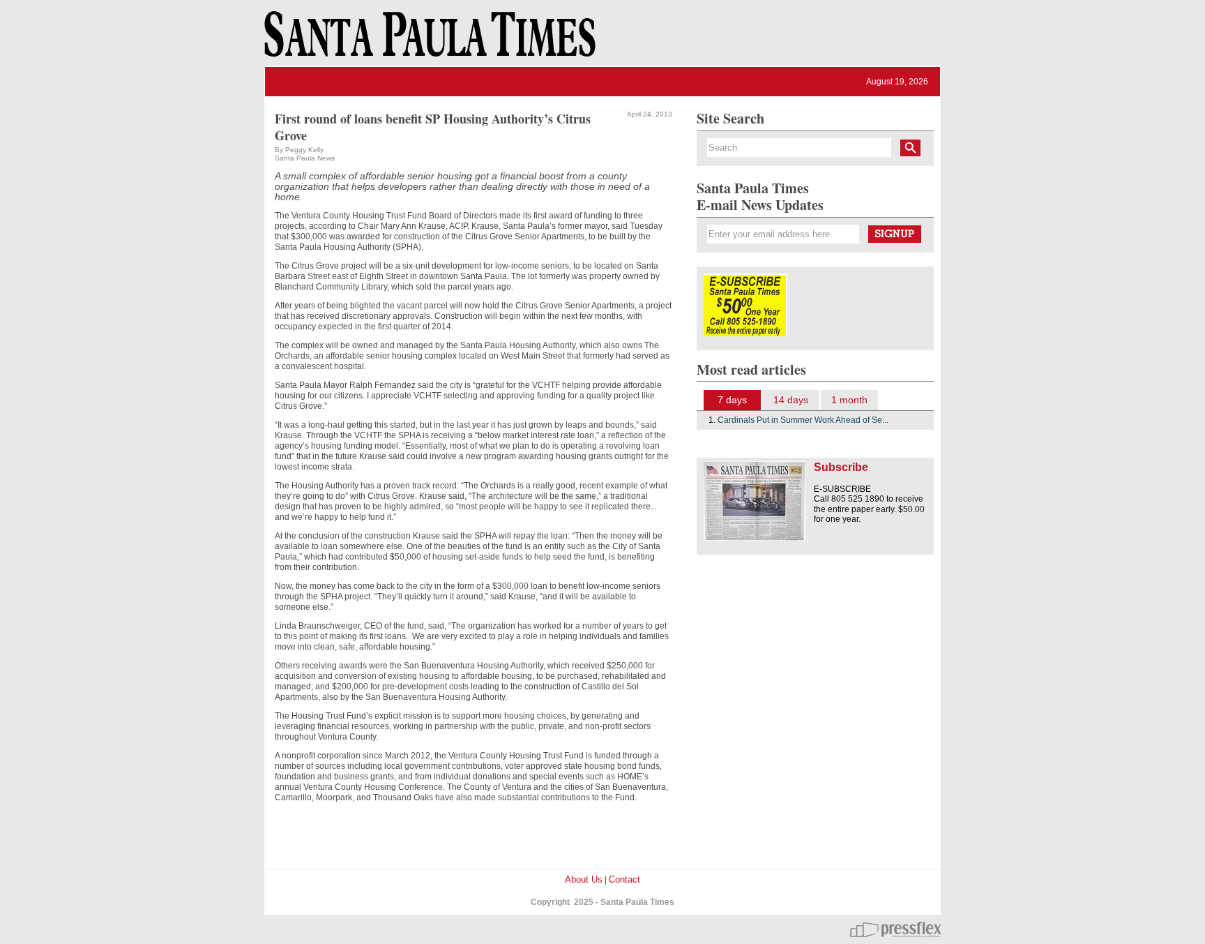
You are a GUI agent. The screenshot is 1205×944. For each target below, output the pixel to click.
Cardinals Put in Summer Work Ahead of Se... (803, 420)
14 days (790, 399)
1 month (849, 399)
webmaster (895, 929)
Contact (624, 879)
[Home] (427, 40)
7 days (732, 399)
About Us (583, 879)
